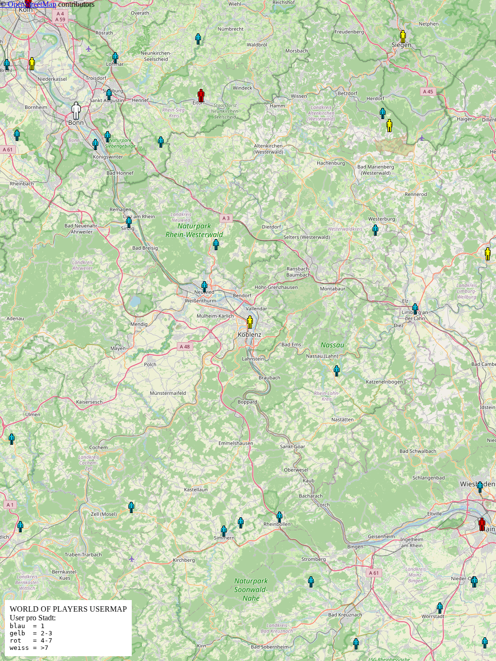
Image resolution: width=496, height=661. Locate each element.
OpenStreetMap (32, 4)
